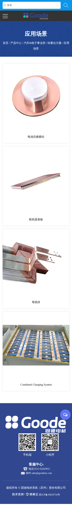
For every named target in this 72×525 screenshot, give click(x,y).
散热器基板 (36, 219)
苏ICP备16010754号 (49, 494)
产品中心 (16, 42)
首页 (5, 42)
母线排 (36, 302)
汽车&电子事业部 (34, 42)
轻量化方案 (55, 42)
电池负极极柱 (36, 136)
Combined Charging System (36, 384)
